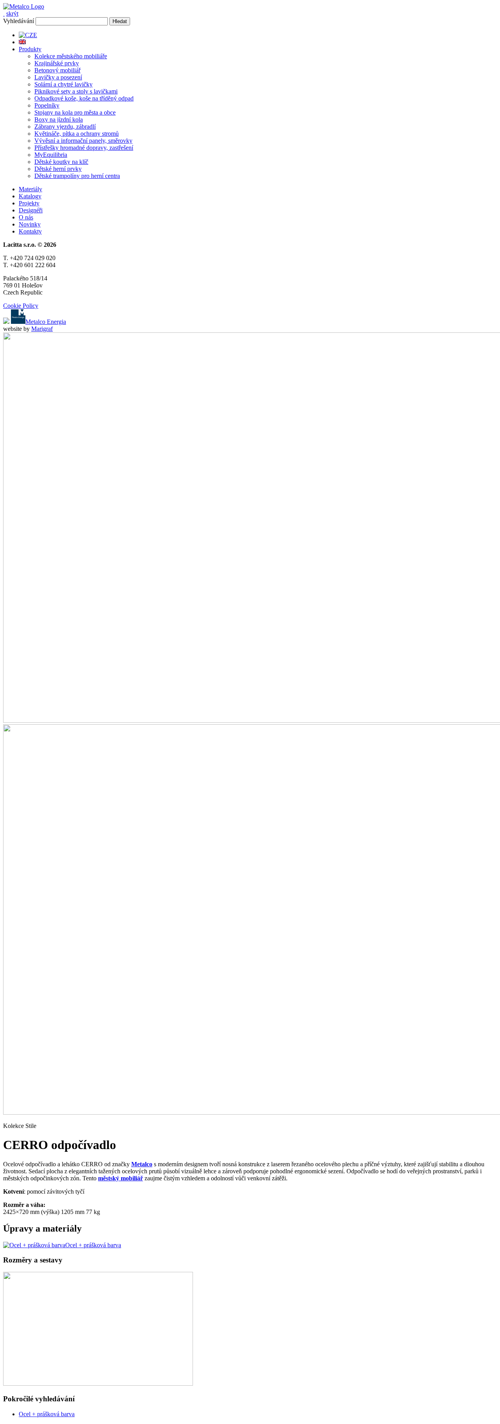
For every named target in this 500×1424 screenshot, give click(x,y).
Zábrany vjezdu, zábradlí (65, 126)
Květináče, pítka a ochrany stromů (76, 133)
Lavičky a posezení (58, 77)
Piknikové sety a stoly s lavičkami (76, 91)
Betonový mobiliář (57, 70)
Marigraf (42, 328)
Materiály (30, 189)
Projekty (29, 203)
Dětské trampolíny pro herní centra (77, 175)
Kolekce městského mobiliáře (70, 56)
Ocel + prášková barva (47, 1414)
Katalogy (30, 196)
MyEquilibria (50, 154)
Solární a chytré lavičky (63, 84)
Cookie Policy (20, 305)
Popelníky (46, 105)
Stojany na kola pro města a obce (75, 112)
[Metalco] (23, 6)
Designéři (31, 210)
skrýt (12, 13)
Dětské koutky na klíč (61, 161)
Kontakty (30, 231)
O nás (26, 217)
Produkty (30, 49)
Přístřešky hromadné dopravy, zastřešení (83, 147)
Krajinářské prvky (56, 63)
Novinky (30, 224)
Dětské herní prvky (58, 168)
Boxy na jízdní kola (58, 119)
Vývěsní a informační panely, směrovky (83, 140)
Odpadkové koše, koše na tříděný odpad (84, 98)
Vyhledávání (18, 21)
